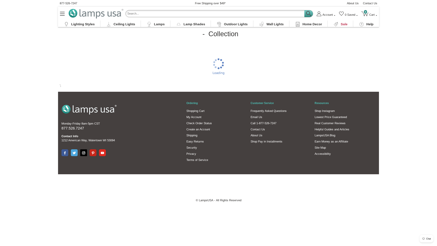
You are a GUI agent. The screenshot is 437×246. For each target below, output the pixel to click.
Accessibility (323, 153)
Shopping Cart (195, 111)
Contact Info (69, 136)
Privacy (191, 153)
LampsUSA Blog (325, 135)
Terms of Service (197, 160)
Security (191, 147)
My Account (193, 117)
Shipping (191, 135)
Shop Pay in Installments (266, 141)
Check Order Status (199, 123)
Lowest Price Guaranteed (331, 117)
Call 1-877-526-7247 (263, 123)
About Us (353, 3)
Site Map (320, 147)
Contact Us (370, 3)
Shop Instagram (325, 111)
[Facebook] (64, 152)
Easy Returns (195, 141)
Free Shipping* (210, 3)
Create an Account (198, 129)
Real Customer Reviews (330, 123)
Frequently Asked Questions (269, 111)
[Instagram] (83, 152)
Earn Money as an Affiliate (331, 141)
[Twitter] (74, 152)
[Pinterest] (93, 152)
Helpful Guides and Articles (332, 129)
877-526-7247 (68, 3)
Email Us (256, 117)
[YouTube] (102, 152)
